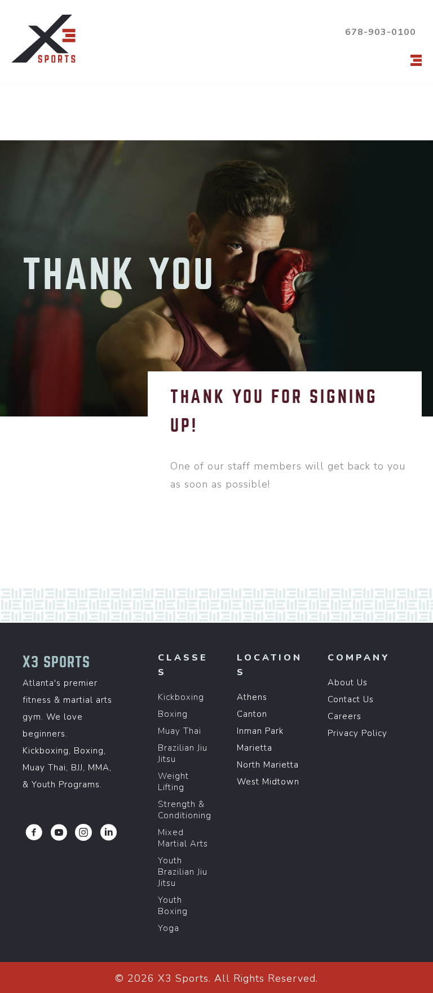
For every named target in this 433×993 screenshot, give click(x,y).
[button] (34, 832)
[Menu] (416, 60)
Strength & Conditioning (184, 810)
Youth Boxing (173, 905)
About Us (348, 682)
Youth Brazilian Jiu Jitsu (182, 872)
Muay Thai (179, 731)
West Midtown (268, 781)
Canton (252, 714)
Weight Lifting (173, 781)
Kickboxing (181, 697)
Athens (252, 697)
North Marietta (268, 764)
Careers (344, 716)
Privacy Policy (357, 733)
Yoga (168, 928)
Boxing (173, 714)
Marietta (254, 747)
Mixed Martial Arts (183, 838)
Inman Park (260, 731)
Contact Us (351, 699)
